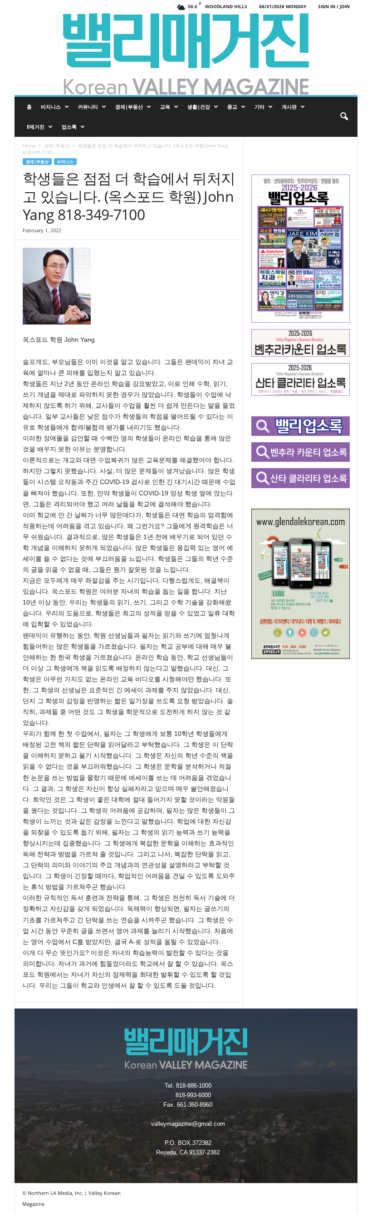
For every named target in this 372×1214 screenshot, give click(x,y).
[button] (344, 117)
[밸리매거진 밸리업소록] (186, 54)
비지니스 (51, 106)
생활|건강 (198, 106)
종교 (232, 106)
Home (29, 145)
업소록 (69, 126)
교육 (165, 106)
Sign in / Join (334, 6)
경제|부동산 (129, 106)
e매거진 (35, 126)
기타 (259, 106)
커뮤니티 (88, 106)
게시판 (289, 106)
